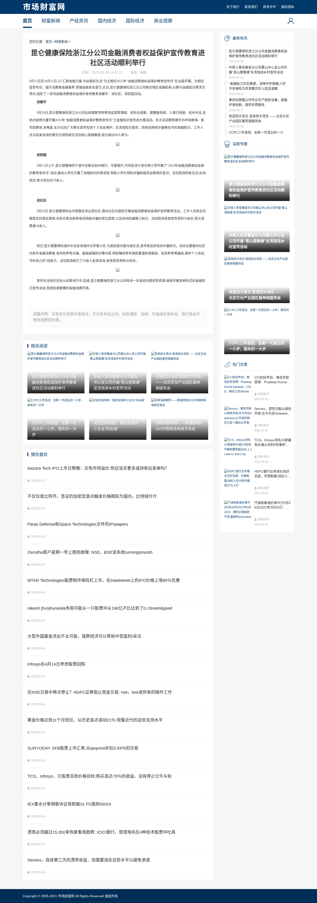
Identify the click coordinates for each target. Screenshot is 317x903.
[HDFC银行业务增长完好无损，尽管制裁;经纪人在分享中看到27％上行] (238, 478)
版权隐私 (287, 7)
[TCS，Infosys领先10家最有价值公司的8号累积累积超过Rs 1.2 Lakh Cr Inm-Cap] (238, 447)
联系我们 (251, 7)
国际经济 (135, 20)
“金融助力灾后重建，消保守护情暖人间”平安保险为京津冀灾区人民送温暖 (257, 86)
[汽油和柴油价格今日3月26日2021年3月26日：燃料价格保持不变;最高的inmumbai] (238, 509)
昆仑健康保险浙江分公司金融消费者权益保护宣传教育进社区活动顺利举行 (258, 53)
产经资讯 (79, 20)
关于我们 (232, 7)
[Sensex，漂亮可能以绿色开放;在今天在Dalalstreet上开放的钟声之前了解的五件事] (238, 415)
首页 (27, 20)
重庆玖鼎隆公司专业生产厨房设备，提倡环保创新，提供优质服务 (258, 102)
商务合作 (269, 7)
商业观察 (163, 20)
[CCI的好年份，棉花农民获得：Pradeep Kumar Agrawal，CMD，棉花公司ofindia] (238, 384)
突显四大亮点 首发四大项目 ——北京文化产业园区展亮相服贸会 (259, 118)
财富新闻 (51, 20)
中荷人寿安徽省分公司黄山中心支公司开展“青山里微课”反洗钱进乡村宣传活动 (258, 69)
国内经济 (107, 20)
